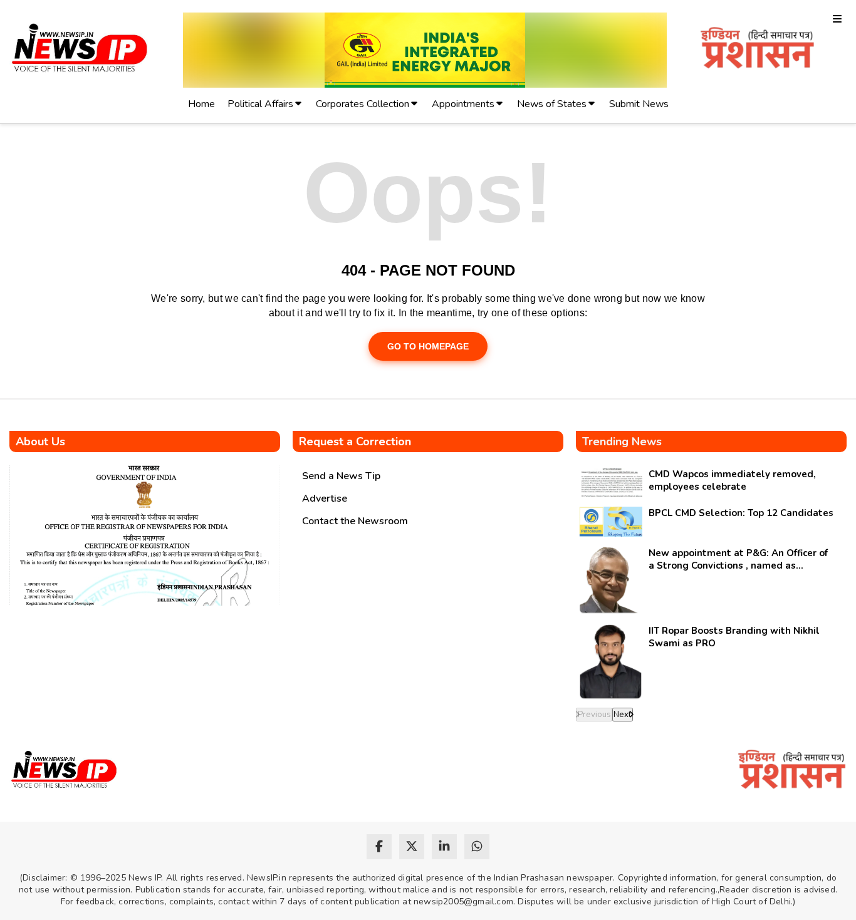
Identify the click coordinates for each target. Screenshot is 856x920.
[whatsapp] (476, 846)
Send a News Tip (341, 476)
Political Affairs (260, 104)
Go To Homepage (428, 346)
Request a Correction (355, 441)
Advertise (324, 498)
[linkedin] (444, 846)
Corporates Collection (362, 104)
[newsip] (79, 49)
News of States (552, 104)
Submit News (639, 104)
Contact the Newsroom (355, 521)
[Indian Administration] (757, 49)
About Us (40, 441)
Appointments (463, 104)
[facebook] (379, 846)
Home (201, 104)
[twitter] (411, 846)
